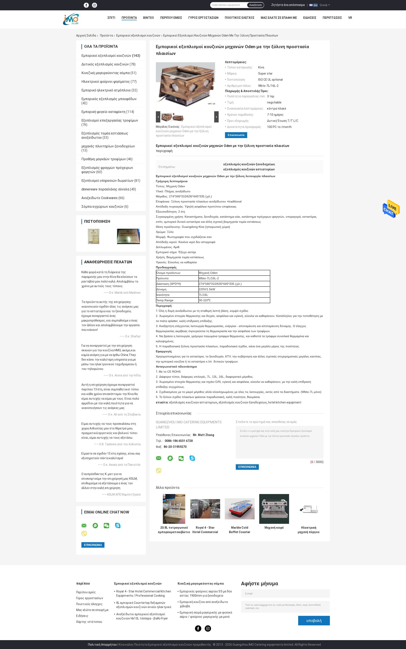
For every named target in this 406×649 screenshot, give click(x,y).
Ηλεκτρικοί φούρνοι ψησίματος (105, 82)
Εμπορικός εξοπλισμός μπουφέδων (109, 99)
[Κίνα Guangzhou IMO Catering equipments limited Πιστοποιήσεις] (93, 236)
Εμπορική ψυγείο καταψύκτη (103, 112)
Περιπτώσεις (332, 17)
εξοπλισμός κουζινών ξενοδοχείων (243, 402)
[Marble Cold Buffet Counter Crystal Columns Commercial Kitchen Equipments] (240, 509)
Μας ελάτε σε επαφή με (279, 17)
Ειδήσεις (309, 17)
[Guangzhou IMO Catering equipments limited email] (86, 526)
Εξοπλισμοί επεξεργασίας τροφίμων (109, 120)
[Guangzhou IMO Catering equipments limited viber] (86, 534)
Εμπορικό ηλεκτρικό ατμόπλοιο (106, 90)
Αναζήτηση (255, 5)
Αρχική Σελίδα (86, 35)
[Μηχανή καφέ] (274, 509)
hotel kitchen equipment (284, 402)
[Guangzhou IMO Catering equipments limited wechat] (109, 526)
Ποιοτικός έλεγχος (239, 17)
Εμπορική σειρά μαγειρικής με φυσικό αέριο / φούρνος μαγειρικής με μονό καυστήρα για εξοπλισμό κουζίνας (206, 615)
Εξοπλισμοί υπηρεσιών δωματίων (107, 181)
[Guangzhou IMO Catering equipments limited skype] (120, 525)
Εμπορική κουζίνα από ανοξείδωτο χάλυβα (204, 604)
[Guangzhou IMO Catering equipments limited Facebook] (86, 5)
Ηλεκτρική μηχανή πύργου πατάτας (309, 530)
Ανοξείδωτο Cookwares (99, 198)
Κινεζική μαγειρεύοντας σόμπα (105, 73)
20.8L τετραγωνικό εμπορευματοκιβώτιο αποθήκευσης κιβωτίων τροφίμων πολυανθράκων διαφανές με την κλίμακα (174, 530)
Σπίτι (111, 17)
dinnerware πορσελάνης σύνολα (105, 189)
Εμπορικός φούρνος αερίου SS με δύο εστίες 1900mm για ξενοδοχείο (206, 593)
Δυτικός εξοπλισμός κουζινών (105, 64)
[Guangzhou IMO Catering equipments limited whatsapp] (98, 526)
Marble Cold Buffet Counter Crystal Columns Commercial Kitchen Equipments (239, 530)
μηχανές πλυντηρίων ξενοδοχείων (108, 146)
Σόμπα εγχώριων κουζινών (102, 207)
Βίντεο (148, 17)
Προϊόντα (129, 17)
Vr (350, 17)
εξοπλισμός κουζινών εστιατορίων (193, 402)
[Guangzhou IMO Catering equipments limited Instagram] (94, 5)
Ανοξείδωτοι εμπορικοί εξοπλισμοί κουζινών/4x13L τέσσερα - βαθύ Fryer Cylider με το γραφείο (142, 616)
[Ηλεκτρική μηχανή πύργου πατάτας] (309, 509)
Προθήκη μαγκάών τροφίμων (103, 159)
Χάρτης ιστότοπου (89, 621)
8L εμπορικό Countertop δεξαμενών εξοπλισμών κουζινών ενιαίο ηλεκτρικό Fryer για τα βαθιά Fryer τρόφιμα (143, 605)
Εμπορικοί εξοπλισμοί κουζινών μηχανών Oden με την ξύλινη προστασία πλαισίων (184, 131)
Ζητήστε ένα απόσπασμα (288, 5)
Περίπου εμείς (171, 17)
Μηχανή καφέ (274, 527)
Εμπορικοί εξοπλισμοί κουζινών (138, 35)
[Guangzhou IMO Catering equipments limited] (71, 18)
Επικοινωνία (236, 135)
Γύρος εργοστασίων (203, 17)
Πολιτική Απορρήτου (102, 644)
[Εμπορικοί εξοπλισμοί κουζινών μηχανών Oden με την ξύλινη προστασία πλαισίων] (185, 85)
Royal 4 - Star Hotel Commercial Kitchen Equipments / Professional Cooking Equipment (205, 530)
